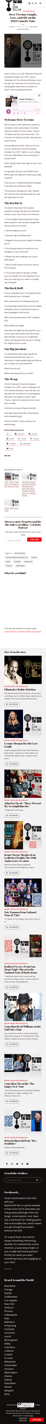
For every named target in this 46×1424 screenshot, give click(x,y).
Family (8, 562)
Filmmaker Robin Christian (20, 689)
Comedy (34, 557)
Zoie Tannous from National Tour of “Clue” (20, 914)
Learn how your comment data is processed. (22, 631)
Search (37, 1180)
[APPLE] (12, 1164)
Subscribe (34, 539)
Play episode (13, 704)
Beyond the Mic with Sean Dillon (23, 11)
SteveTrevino (20, 566)
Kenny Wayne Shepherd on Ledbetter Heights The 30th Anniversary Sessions (20, 857)
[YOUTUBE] (27, 1164)
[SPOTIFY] (17, 1164)
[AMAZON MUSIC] (22, 1164)
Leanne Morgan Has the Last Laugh (20, 745)
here (20, 416)
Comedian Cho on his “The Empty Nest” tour (19, 1085)
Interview (17, 562)
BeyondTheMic (20, 553)
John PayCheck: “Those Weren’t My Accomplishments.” (22, 805)
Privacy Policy (23, 1418)
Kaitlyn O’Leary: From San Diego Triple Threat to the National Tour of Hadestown (20, 969)
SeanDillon (28, 562)
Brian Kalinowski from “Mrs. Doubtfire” (20, 1142)
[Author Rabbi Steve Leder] (12, 502)
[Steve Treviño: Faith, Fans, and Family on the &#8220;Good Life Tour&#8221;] (12, 476)
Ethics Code (23, 1420)
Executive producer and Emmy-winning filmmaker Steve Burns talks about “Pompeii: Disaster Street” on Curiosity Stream (29, 488)
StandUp (9, 566)
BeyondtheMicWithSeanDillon (17, 557)
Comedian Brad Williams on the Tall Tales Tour (22, 1028)
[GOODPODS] (7, 1164)
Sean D (13, 27)
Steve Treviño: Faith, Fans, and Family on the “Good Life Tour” (11, 484)
